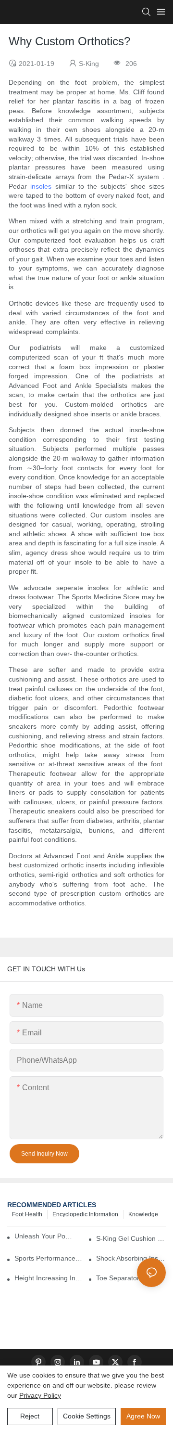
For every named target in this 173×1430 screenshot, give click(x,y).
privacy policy (40, 1395)
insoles (40, 186)
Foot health (27, 1214)
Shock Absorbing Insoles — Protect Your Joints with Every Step (131, 1258)
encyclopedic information (85, 1214)
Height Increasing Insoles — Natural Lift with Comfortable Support (49, 1278)
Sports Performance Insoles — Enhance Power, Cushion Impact (49, 1258)
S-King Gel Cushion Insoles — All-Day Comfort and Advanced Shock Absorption (131, 1238)
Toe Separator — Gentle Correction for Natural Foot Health (131, 1278)
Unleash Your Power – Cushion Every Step (45, 1236)
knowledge (143, 1214)
